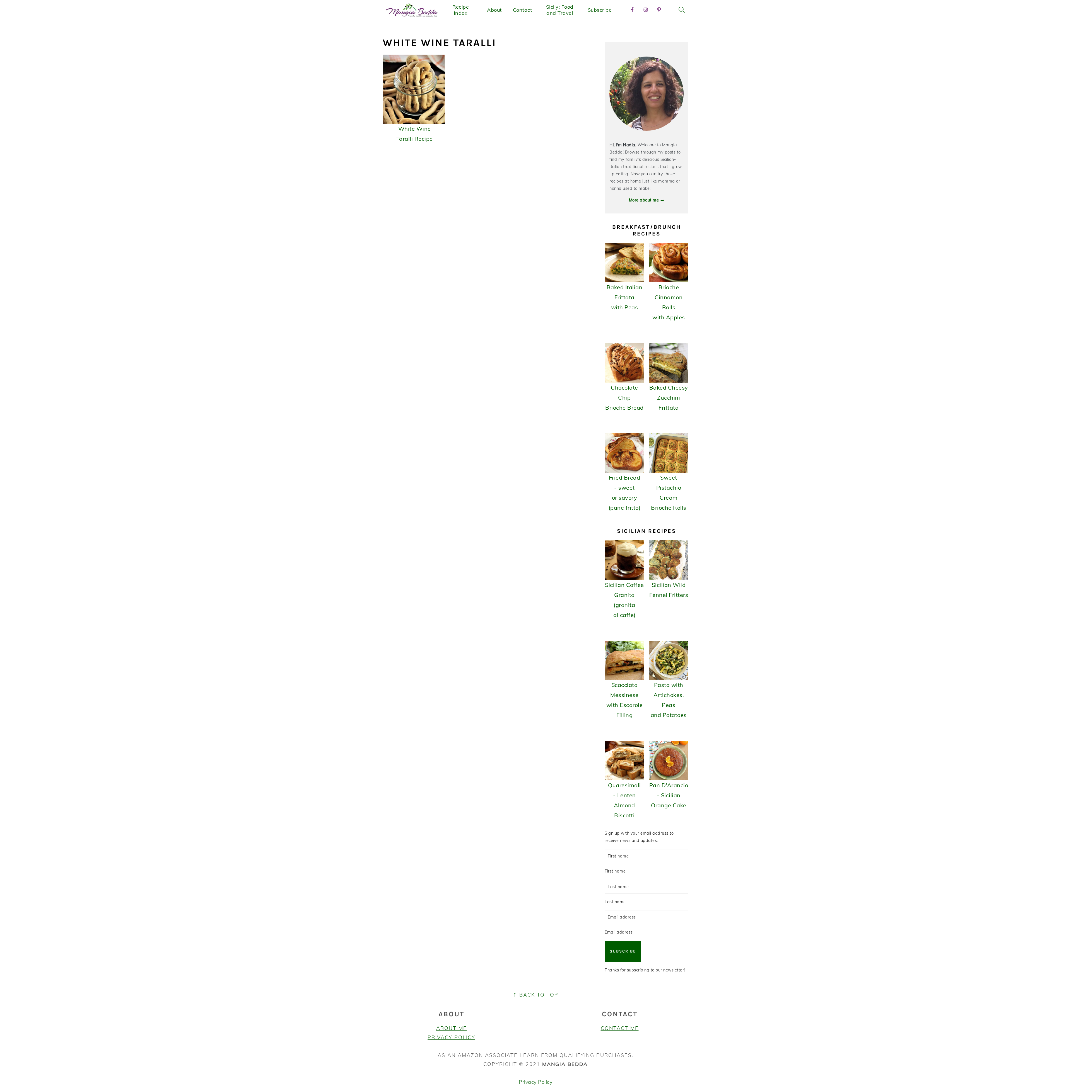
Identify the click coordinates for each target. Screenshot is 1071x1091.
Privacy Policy (451, 1037)
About (494, 10)
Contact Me (620, 1028)
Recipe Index (460, 10)
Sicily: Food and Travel (559, 10)
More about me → (646, 200)
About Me (451, 1028)
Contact (522, 10)
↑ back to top (535, 995)
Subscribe (600, 10)
